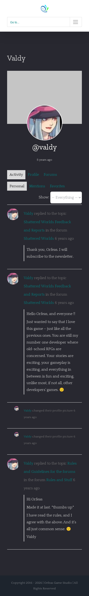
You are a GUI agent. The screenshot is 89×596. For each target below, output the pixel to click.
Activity (16, 174)
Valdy (28, 213)
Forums (50, 174)
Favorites (57, 186)
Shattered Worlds (39, 238)
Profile (33, 174)
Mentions (37, 186)
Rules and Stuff (59, 480)
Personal (16, 186)
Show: (44, 197)
